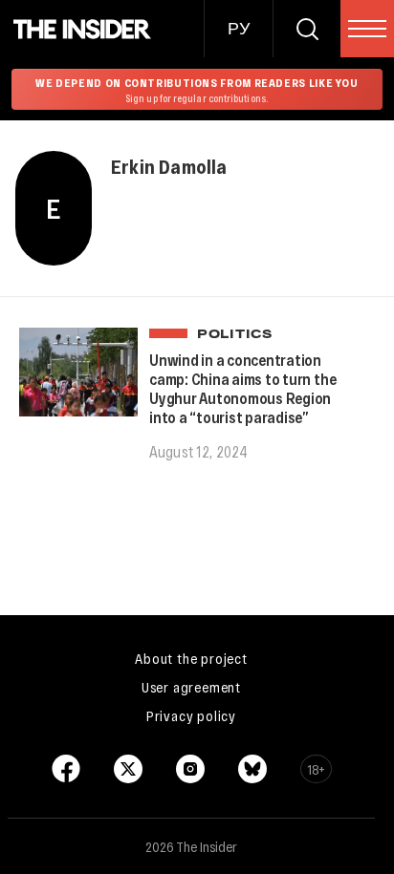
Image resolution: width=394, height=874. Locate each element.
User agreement (191, 686)
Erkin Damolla (169, 166)
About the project (191, 658)
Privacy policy (191, 715)
